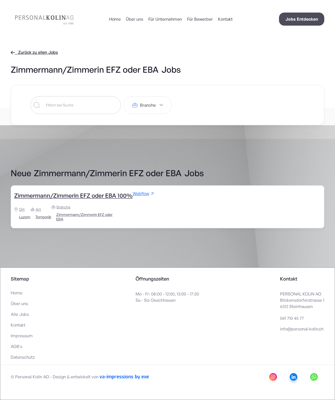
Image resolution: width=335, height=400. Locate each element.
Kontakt (225, 19)
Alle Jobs (20, 314)
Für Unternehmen (165, 19)
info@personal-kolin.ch (301, 329)
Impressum (22, 335)
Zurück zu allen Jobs (34, 52)
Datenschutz (23, 357)
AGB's (16, 346)
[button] (148, 105)
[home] (32, 19)
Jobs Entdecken (301, 19)
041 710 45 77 (292, 318)
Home (115, 19)
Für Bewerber (200, 19)
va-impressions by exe (124, 377)
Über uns (134, 19)
